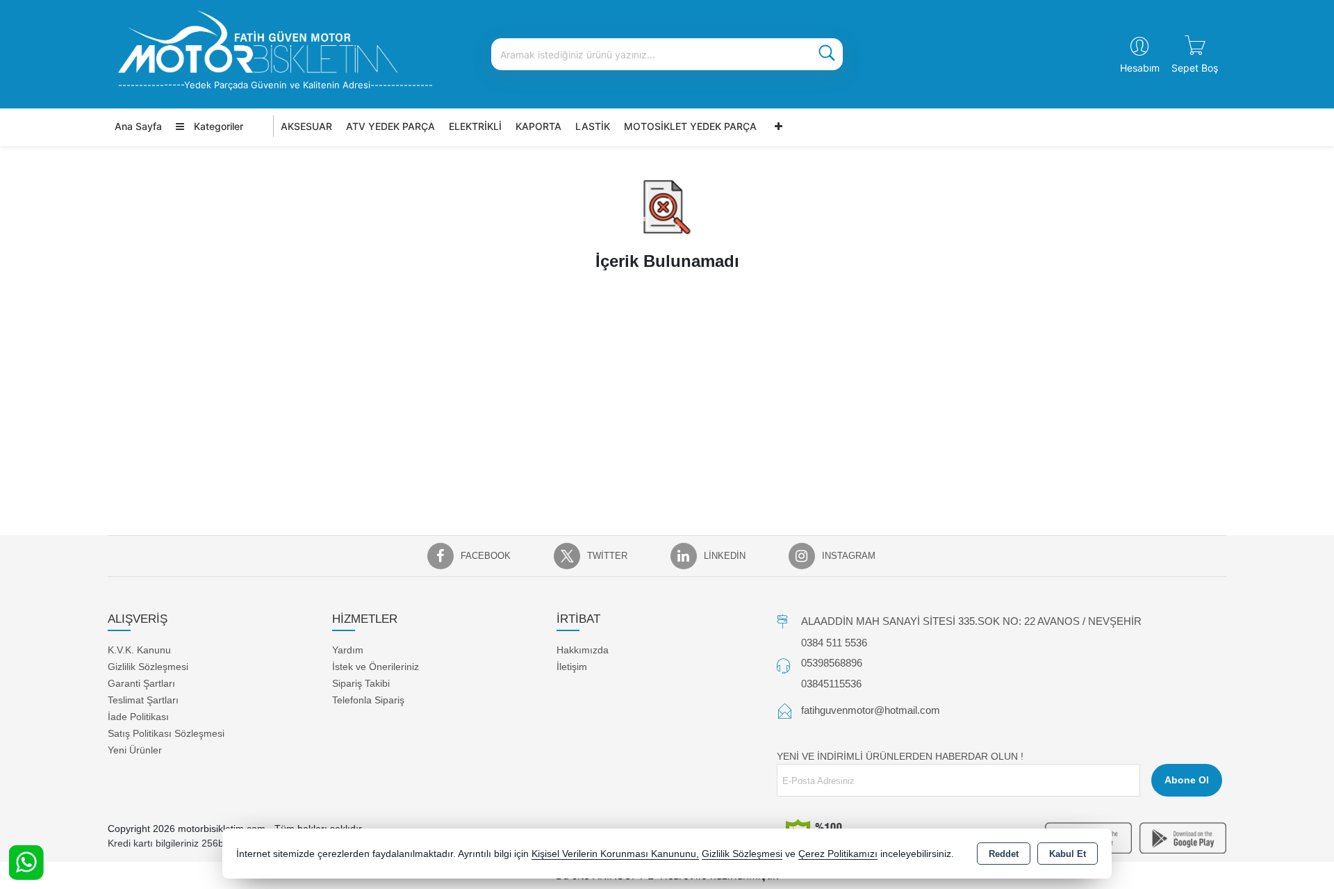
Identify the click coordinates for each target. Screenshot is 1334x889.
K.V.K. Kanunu (139, 649)
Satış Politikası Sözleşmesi (166, 733)
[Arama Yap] (827, 54)
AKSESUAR (306, 126)
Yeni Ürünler (135, 750)
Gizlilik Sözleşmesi (148, 666)
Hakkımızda (583, 649)
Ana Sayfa (138, 126)
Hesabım (1140, 68)
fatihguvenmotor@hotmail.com (870, 710)
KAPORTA (538, 126)
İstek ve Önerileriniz (375, 666)
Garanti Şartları (141, 683)
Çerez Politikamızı (838, 854)
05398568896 (831, 663)
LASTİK (592, 126)
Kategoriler (217, 126)
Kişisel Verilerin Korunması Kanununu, (615, 854)
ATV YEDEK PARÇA (390, 126)
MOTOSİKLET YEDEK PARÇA (690, 126)
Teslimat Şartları (143, 700)
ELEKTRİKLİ (475, 126)
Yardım (347, 649)
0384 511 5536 (834, 643)
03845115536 (831, 684)
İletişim (572, 666)
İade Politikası (138, 716)
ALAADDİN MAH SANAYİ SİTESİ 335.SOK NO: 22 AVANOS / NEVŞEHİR (971, 621)
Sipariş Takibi (361, 683)
